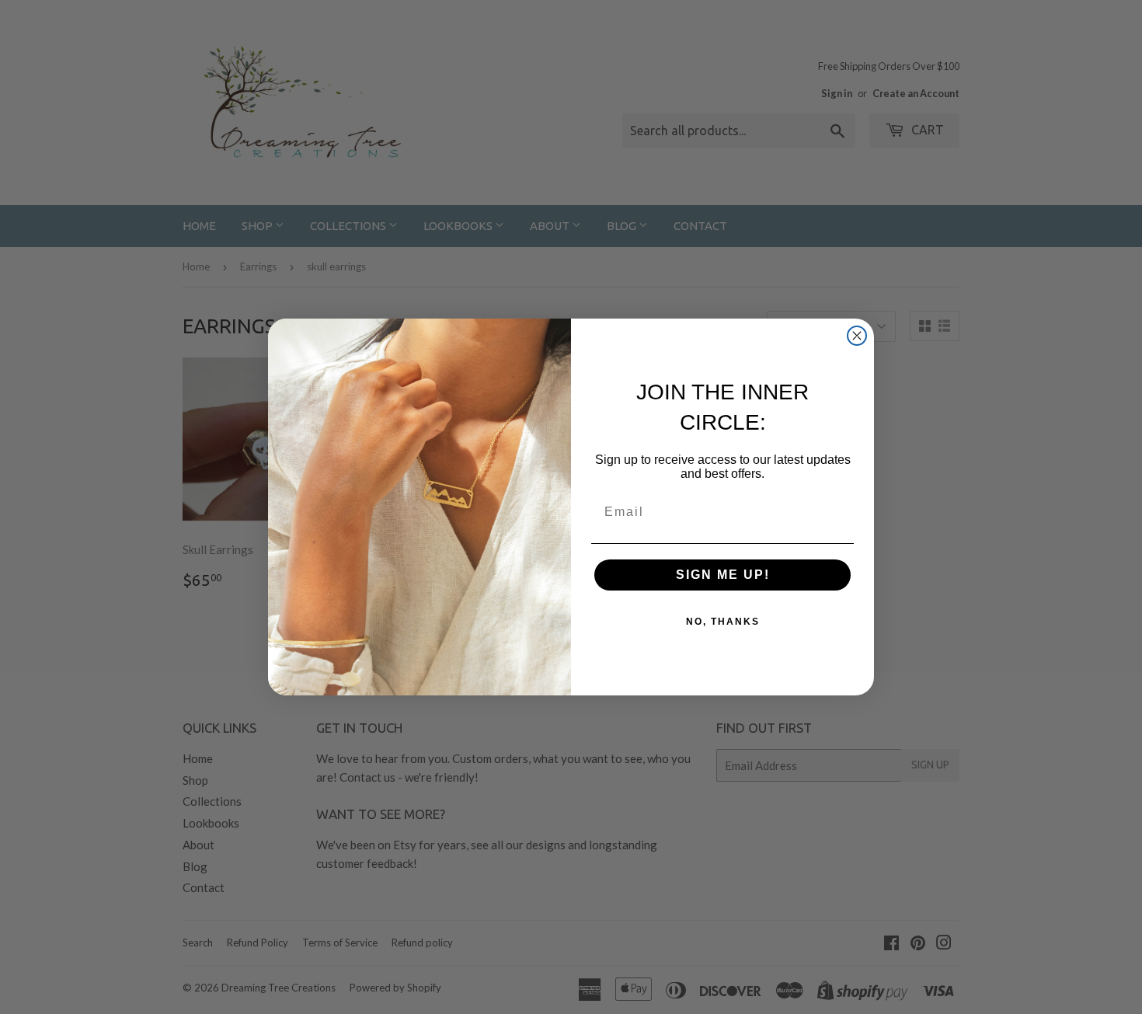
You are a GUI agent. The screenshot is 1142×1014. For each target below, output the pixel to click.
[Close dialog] (857, 335)
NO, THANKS (723, 621)
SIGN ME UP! (723, 574)
